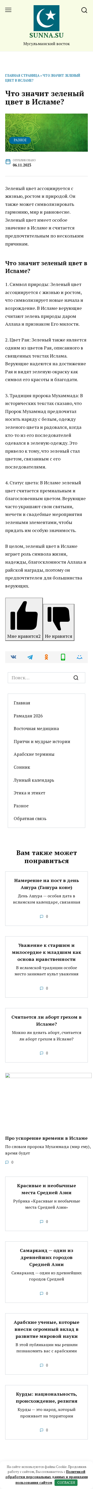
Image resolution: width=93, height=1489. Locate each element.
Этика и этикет (29, 793)
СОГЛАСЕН (66, 1482)
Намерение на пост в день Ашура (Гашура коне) (46, 883)
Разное (20, 140)
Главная (22, 703)
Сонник (22, 767)
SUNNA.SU (46, 35)
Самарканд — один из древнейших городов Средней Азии (46, 1257)
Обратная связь (30, 818)
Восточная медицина (36, 728)
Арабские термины (34, 754)
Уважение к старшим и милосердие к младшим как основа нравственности (46, 952)
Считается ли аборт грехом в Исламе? (46, 1020)
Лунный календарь (34, 780)
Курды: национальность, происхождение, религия (47, 1397)
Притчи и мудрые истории (42, 741)
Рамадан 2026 (28, 716)
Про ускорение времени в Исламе (46, 1138)
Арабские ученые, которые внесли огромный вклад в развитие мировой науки (46, 1329)
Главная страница (22, 75)
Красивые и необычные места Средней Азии (46, 1189)
